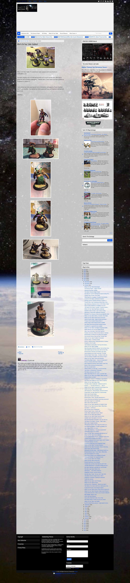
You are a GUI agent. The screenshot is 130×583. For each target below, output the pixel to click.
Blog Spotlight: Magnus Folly (91, 494)
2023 (85, 269)
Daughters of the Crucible (90, 343)
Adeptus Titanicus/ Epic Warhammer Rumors (94, 67)
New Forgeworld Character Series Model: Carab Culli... (96, 363)
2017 (85, 280)
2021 (85, 273)
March (86, 514)
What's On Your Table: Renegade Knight (93, 389)
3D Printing (44, 33)
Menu (45, 1)
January (87, 518)
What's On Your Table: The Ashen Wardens (94, 445)
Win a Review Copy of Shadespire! (92, 409)
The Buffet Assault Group (90, 222)
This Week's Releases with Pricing (92, 372)
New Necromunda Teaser (90, 366)
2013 (85, 525)
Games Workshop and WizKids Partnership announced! (97, 399)
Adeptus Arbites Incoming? (90, 377)
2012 (85, 526)
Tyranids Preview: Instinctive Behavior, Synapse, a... (96, 300)
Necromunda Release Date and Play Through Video (96, 336)
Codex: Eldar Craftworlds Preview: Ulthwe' (94, 412)
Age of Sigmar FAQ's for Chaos (91, 428)
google (103, 1)
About (30, 1)
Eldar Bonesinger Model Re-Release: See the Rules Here (97, 348)
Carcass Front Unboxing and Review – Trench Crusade (95, 204)
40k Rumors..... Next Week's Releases (93, 470)
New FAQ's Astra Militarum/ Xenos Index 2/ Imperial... (96, 380)
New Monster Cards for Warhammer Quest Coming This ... (97, 293)
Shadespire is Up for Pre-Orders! (92, 431)
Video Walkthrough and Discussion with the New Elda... (96, 349)
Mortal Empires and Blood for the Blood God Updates (96, 334)
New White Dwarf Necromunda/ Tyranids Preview (95, 324)
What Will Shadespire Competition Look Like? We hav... (96, 419)
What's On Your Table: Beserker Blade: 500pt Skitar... (96, 406)
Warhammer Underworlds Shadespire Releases (95, 312)
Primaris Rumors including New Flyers (93, 438)
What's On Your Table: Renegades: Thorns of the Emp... (97, 446)
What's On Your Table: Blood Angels (92, 286)
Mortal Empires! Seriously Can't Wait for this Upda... (96, 351)
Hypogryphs (93, 212)
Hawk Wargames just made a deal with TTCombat (95, 353)
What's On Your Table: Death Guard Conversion (95, 317)
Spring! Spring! (94, 160)
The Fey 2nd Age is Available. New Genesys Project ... (96, 356)
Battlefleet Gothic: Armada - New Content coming (95, 310)
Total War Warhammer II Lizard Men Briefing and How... (96, 465)
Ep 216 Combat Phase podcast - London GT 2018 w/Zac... (97, 436)
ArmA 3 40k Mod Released (90, 496)
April (86, 513)
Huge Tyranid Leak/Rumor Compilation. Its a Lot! (95, 305)
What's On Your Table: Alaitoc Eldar (92, 382)
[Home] (18, 41)
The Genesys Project (35, 33)
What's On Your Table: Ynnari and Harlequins (94, 358)
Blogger (76, 571)
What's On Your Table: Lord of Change (93, 480)
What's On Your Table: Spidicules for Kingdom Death (96, 404)
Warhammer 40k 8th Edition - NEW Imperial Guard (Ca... (97, 450)
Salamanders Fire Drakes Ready (97, 141)
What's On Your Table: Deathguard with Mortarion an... (96, 433)
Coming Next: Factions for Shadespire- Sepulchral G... (96, 378)
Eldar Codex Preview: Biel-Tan (91, 402)
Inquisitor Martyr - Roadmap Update (92, 339)
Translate (77, 568)
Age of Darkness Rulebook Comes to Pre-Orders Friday (97, 303)
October (87, 285)
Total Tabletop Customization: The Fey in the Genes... (96, 344)
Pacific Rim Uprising (89, 479)
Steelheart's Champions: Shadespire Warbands (95, 477)
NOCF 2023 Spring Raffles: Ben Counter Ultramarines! (56, 36)
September (87, 504)
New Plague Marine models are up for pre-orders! (95, 499)
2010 (85, 530)
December (87, 281)
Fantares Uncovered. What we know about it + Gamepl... (97, 332)
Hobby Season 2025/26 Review (97, 182)
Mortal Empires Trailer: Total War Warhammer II (95, 397)
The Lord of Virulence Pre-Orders (92, 453)
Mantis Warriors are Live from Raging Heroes (94, 329)
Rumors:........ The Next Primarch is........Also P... (95, 385)
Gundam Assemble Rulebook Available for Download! (95, 152)
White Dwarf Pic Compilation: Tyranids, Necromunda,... (96, 297)
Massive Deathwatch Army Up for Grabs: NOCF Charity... (97, 440)
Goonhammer (87, 133)
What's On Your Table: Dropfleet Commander (94, 338)
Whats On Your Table (53, 33)
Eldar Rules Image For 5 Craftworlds (92, 400)
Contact (35, 1)
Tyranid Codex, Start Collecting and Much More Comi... (96, 302)
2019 (85, 276)
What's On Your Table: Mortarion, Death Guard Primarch (97, 491)
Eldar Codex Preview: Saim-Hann (92, 395)
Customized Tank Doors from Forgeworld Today (95, 443)
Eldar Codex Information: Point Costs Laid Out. (95, 331)
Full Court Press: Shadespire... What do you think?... (96, 484)
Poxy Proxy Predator (88, 159)
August (86, 506)
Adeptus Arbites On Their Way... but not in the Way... (96, 368)
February (87, 516)
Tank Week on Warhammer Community (93, 370)
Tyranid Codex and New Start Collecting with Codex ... (96, 463)
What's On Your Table (38, 346)
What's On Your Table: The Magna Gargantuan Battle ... (96, 327)
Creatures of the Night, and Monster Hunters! (94, 298)
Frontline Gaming (88, 151)
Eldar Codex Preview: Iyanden (91, 423)
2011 (85, 528)
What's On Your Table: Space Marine (92, 458)
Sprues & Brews (87, 203)
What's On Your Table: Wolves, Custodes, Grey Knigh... (96, 315)
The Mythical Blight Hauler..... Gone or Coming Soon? (96, 360)
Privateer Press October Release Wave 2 (93, 320)
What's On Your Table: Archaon (91, 482)
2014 (85, 523)
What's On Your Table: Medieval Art (92, 460)
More (40, 1)
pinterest (112, 1)
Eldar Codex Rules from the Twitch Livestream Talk (95, 373)
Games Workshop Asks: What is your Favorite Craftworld (97, 492)
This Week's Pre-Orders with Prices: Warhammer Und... (97, 485)
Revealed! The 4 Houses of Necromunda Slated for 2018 (97, 314)
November (87, 283)
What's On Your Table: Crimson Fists (29, 36)
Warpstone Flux (87, 140)
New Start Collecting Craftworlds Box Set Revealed (95, 467)
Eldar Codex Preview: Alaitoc (91, 394)
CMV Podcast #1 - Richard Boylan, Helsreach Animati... (96, 390)
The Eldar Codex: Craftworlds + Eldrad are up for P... (96, 383)
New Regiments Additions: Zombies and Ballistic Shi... (96, 426)
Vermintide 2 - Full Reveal (90, 407)
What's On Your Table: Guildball (27, 44)
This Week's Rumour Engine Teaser (92, 292)
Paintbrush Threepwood (89, 170)
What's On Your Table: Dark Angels (92, 501)
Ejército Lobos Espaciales (96, 171)
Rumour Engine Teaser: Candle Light (92, 411)
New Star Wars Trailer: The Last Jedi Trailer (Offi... (95, 474)
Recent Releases (63, 33)
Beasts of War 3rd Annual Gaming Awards (93, 365)
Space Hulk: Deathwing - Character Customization (95, 429)
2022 (85, 271)
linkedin (108, 1)
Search (110, 33)
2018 (85, 278)
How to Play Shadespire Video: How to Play (94, 497)
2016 (85, 520)
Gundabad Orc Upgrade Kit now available (93, 326)
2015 (85, 521)
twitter (99, 1)
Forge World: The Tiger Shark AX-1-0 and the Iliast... (96, 392)
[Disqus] (40, 379)
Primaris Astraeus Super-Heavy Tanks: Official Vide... (96, 451)
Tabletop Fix (87, 192)
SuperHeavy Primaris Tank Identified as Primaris (95, 455)
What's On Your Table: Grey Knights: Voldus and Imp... (96, 375)
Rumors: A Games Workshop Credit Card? (94, 361)
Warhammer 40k (25, 33)
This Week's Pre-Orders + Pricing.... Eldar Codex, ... (96, 421)
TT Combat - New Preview (96, 193)
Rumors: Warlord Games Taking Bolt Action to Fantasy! (96, 341)
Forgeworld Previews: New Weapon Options (94, 487)
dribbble (110, 1)
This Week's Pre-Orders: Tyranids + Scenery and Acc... (97, 307)
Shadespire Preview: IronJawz (91, 441)
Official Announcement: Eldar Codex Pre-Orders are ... (96, 424)
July (86, 508)
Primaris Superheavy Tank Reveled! (92, 462)
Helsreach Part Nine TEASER (91, 290)
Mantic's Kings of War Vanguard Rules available (95, 322)
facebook (101, 1)
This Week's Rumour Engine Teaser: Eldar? (94, 475)
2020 (85, 275)
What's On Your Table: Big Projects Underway (94, 309)
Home (18, 33)
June (86, 509)
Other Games (73, 33)
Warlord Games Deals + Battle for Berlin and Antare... (96, 319)
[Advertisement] (89, 16)
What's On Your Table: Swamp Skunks (93, 434)
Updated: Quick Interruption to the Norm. (93, 417)
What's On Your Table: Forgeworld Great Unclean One (96, 387)
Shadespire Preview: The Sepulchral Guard (94, 457)
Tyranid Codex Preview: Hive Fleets (92, 295)
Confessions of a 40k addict (90, 181)
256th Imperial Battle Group (90, 211)
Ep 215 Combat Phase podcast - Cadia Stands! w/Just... (97, 503)
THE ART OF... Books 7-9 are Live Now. (84, 36)
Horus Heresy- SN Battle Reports (106, 36)
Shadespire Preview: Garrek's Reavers (93, 472)
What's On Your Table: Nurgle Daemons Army (94, 416)
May (86, 511)
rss (105, 1)
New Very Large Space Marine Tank (92, 469)
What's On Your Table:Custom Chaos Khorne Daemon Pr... (97, 489)
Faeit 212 (54, 571)
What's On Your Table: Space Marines (93, 414)
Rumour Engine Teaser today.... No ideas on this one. (96, 354)
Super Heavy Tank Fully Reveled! (92, 448)
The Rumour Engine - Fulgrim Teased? (93, 288)
